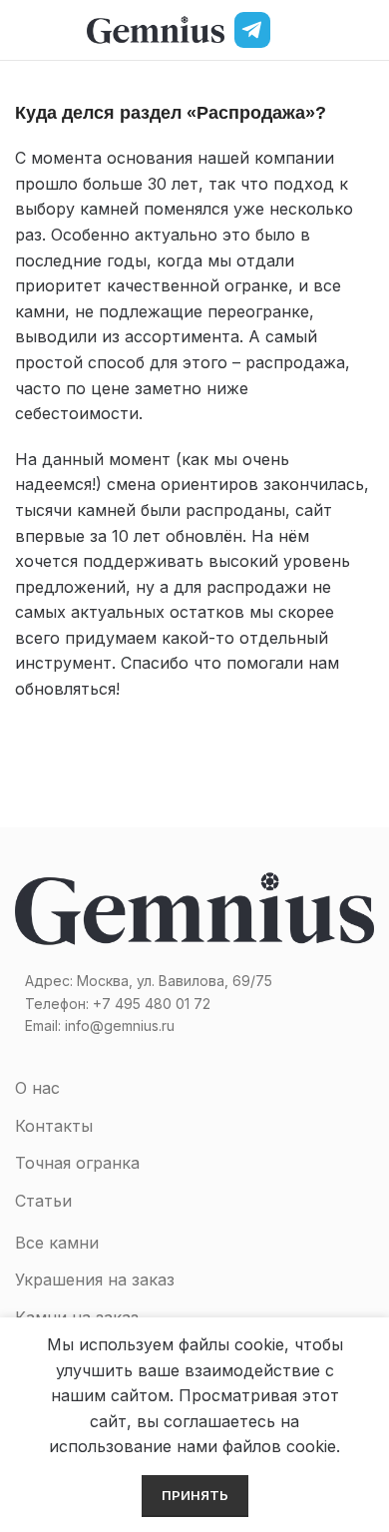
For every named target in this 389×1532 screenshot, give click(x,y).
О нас (37, 1088)
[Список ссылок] (194, 1004)
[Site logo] (155, 28)
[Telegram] (252, 30)
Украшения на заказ (95, 1279)
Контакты (54, 1126)
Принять (195, 1495)
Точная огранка (77, 1163)
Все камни (57, 1243)
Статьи (43, 1201)
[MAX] (294, 30)
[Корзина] (366, 30)
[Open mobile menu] (23, 30)
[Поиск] (332, 30)
